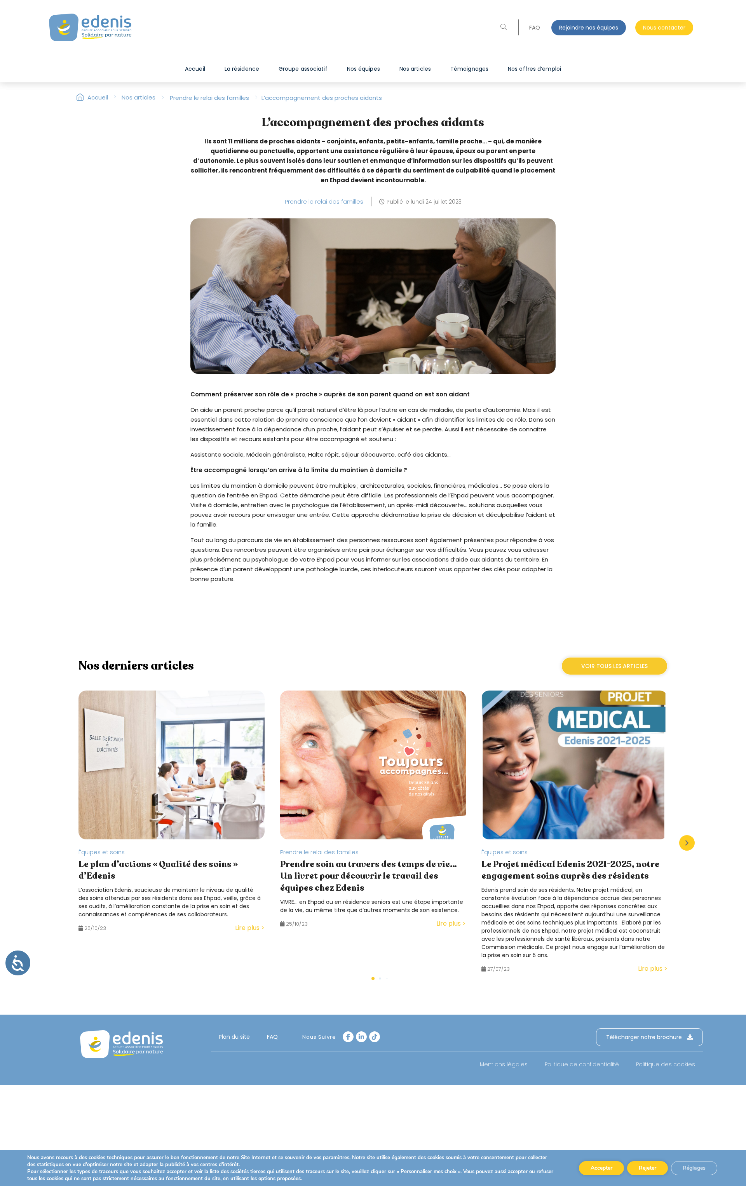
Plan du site (234, 1037)
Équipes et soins (101, 852)
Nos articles (138, 97)
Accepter (601, 1168)
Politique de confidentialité (582, 1064)
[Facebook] (348, 1036)
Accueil (101, 97)
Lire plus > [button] (250, 928)
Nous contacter (664, 27)
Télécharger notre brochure (644, 1037)
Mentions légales (504, 1064)
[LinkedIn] (361, 1036)
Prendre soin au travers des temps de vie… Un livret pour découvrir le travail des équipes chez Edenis (368, 876)
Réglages (694, 1168)
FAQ (534, 27)
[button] (687, 843)
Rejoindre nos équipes (588, 27)
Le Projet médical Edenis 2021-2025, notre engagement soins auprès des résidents (570, 870)
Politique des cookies (665, 1064)
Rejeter (647, 1168)
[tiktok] (374, 1036)
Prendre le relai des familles (209, 98)
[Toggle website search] (504, 27)
